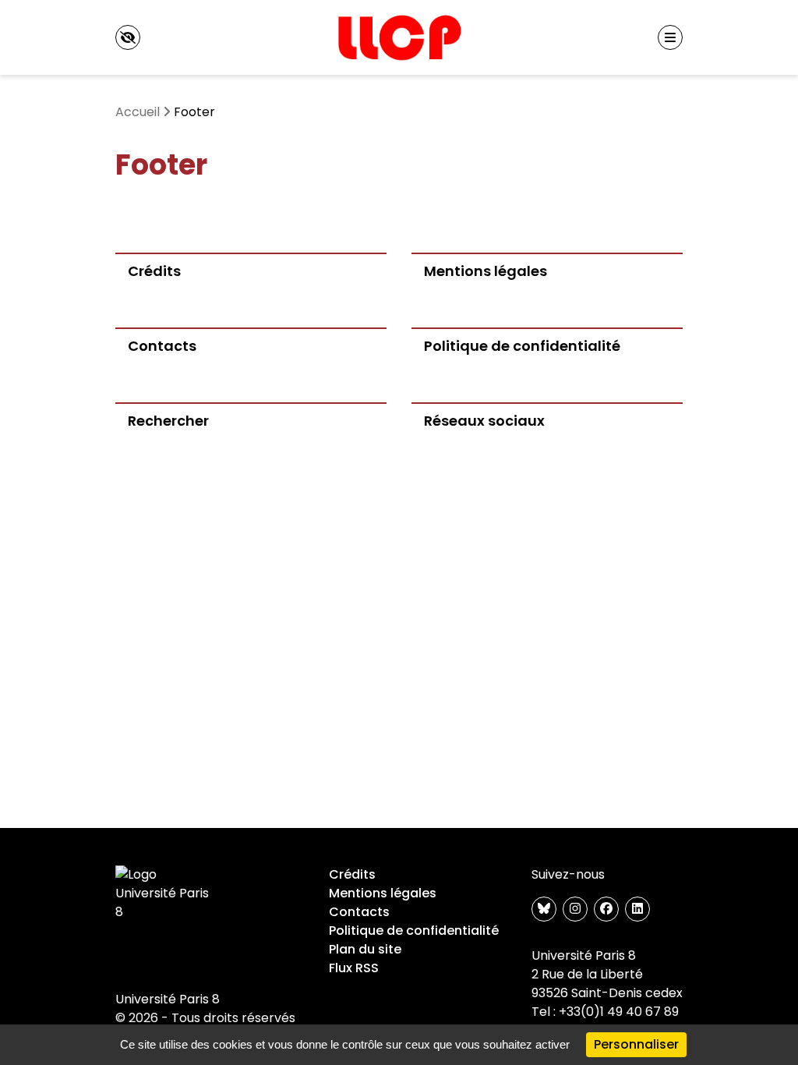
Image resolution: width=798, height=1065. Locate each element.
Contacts (359, 912)
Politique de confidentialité (414, 930)
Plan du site (365, 949)
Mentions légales (382, 893)
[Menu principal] (670, 37)
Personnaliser (636, 1044)
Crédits (352, 874)
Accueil (137, 112)
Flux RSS (354, 968)
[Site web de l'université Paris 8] (165, 893)
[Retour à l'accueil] (399, 37)
